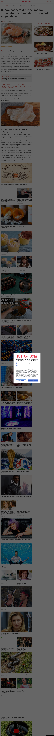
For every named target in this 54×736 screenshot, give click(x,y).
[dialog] (27, 368)
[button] (27, 368)
